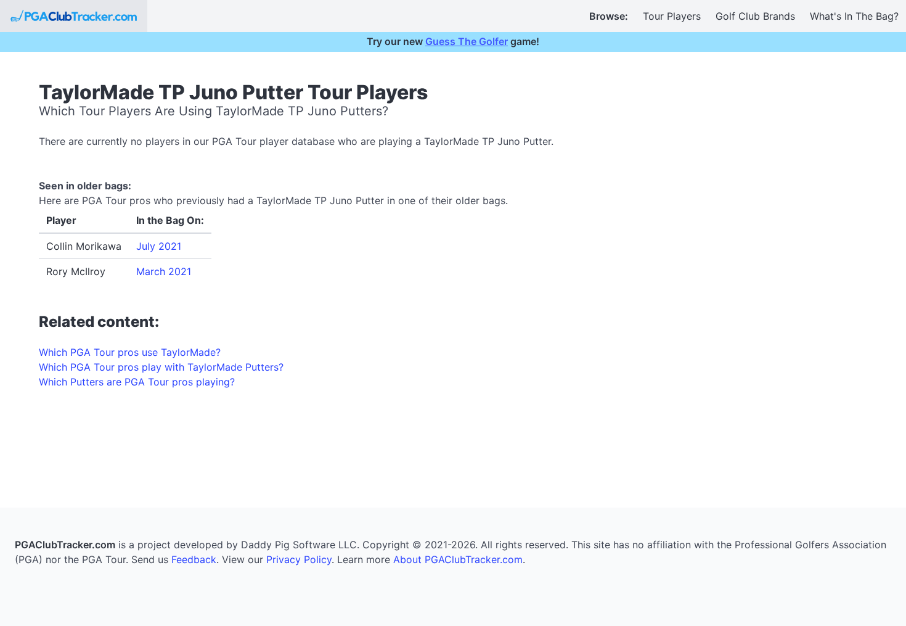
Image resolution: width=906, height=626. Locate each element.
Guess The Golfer (466, 41)
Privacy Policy (299, 559)
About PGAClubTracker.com (458, 559)
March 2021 (163, 271)
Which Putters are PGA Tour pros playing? (137, 382)
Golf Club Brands (755, 16)
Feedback (193, 559)
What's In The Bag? (854, 16)
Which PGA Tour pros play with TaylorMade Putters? (161, 367)
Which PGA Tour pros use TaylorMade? (130, 352)
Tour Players (672, 16)
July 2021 (158, 246)
